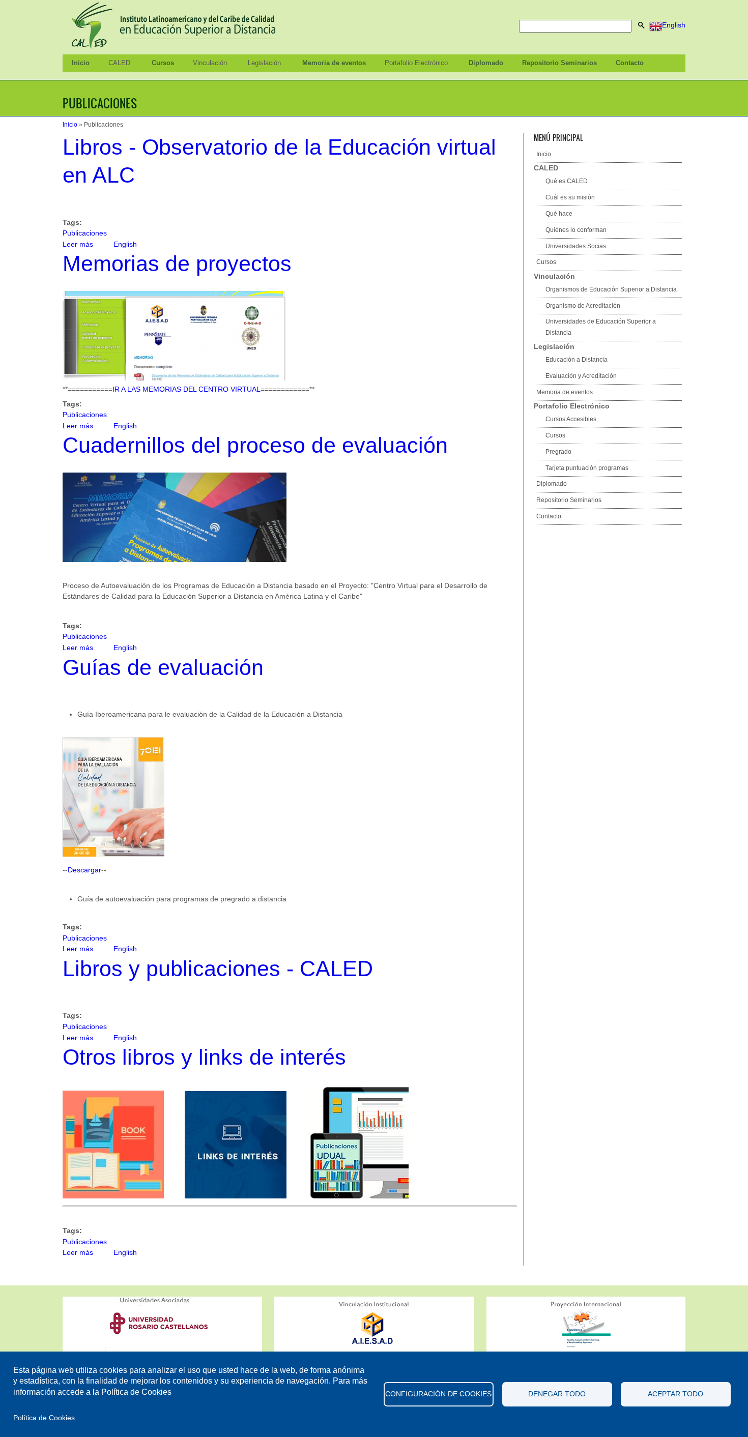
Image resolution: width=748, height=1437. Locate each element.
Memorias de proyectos (177, 263)
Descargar (84, 870)
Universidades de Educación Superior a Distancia (600, 327)
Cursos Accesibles (570, 419)
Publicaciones (85, 233)
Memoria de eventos (334, 63)
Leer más (78, 244)
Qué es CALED (566, 181)
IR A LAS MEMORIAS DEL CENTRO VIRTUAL (186, 389)
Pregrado (558, 452)
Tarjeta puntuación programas (586, 468)
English (673, 25)
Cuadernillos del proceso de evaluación (255, 445)
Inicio (81, 63)
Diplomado (486, 63)
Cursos (163, 63)
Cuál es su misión (570, 197)
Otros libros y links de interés (204, 1057)
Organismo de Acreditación (582, 306)
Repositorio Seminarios (559, 63)
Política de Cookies (44, 1418)
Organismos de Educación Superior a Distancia (611, 289)
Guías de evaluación (163, 667)
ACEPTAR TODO (675, 1394)
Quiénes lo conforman (576, 230)
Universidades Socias (575, 246)
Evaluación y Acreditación (581, 376)
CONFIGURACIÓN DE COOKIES (438, 1394)
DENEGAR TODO (557, 1394)
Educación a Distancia (576, 360)
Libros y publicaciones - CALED (218, 968)
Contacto (630, 63)
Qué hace (558, 214)
